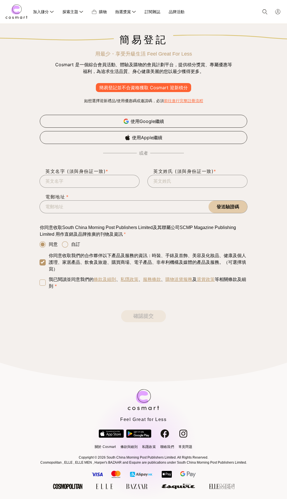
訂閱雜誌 (152, 11)
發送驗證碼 (228, 206)
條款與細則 (129, 447)
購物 (103, 11)
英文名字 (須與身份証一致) (76, 171)
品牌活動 (176, 11)
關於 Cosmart (105, 447)
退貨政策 (206, 279)
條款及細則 (105, 279)
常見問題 (185, 447)
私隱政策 (129, 279)
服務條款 (152, 279)
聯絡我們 (167, 447)
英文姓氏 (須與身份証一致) (184, 171)
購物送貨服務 (178, 279)
